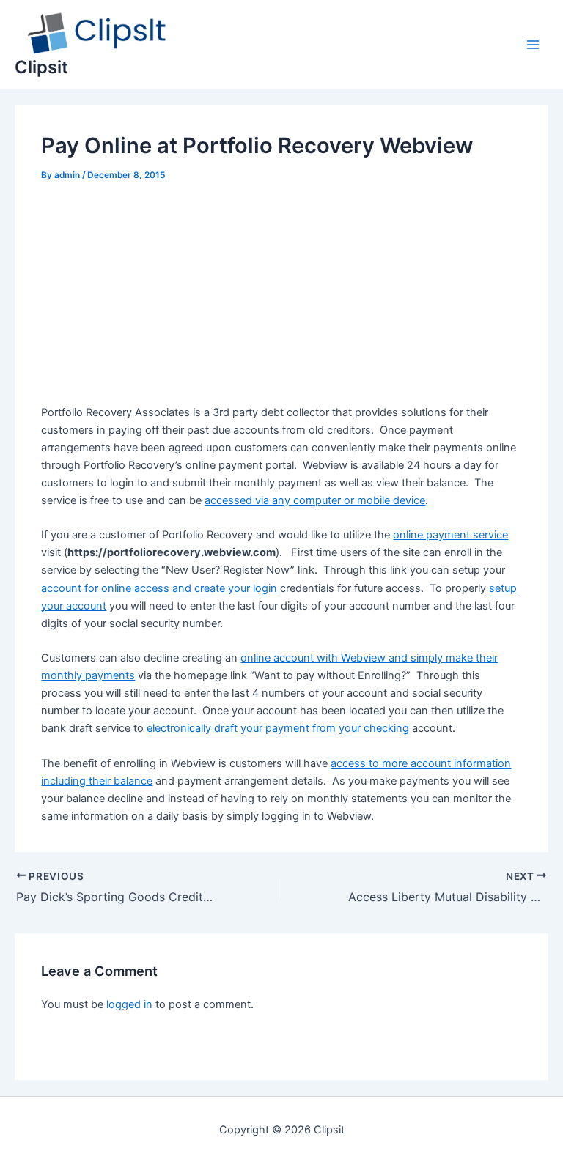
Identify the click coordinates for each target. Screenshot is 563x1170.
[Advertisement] (281, 295)
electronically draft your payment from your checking (278, 728)
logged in (129, 1004)
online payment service (450, 534)
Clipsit (41, 67)
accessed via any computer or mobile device (315, 500)
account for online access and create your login (159, 588)
